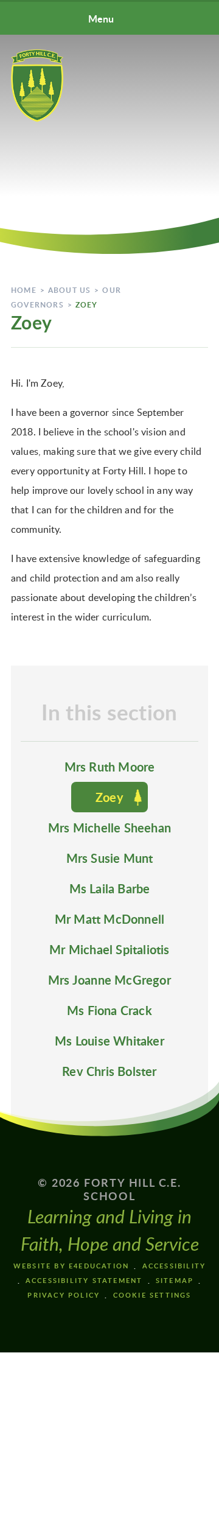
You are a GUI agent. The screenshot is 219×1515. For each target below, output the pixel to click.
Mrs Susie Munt (109, 857)
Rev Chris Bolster (109, 1071)
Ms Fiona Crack (109, 1010)
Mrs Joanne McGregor (109, 979)
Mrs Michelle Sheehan (109, 827)
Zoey (86, 305)
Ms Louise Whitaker (109, 1040)
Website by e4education (71, 1265)
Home (23, 290)
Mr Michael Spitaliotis (109, 949)
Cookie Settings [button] (152, 1294)
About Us (69, 290)
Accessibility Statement (84, 1280)
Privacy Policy (63, 1294)
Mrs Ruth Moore (109, 766)
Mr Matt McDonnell (109, 918)
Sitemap (174, 1280)
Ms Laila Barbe (109, 888)
